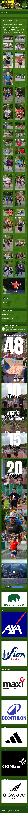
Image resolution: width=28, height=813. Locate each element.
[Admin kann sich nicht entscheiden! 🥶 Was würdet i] (14, 420)
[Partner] (14, 607)
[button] (8, 38)
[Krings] (14, 775)
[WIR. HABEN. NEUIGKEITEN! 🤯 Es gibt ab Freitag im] (14, 345)
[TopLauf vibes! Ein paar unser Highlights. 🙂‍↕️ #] (14, 546)
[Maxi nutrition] (14, 695)
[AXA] (14, 636)
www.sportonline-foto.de (9, 29)
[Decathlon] (14, 723)
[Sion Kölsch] (14, 666)
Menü (5, 12)
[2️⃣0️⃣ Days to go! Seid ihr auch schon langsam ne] (14, 471)
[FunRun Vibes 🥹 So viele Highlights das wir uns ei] (14, 521)
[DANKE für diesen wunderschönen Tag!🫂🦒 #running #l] (14, 572)
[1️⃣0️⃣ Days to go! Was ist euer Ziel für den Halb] (14, 395)
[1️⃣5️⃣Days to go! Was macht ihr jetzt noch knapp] (14, 445)
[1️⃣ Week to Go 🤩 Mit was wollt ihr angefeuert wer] (14, 370)
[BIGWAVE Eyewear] (14, 803)
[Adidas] (14, 737)
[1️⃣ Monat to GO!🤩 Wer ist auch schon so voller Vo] (14, 496)
